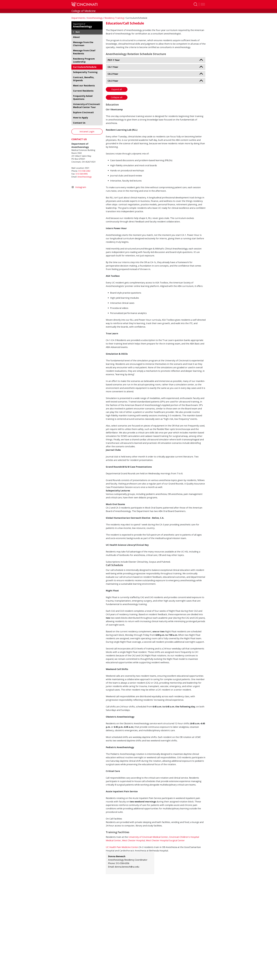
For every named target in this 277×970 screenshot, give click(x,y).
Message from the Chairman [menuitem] (83, 44)
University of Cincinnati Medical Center (148, 836)
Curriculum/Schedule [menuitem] (84, 66)
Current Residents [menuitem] (83, 90)
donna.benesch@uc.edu (127, 866)
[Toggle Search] (195, 4)
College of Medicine (83, 11)
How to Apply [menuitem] (80, 117)
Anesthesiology (95, 17)
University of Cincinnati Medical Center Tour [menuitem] (86, 106)
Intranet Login (87, 131)
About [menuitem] (76, 37)
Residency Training (114, 17)
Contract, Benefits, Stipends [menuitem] (83, 79)
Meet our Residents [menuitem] (84, 85)
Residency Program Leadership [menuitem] (84, 60)
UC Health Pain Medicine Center (122, 847)
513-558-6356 (122, 863)
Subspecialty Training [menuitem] (85, 72)
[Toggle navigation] (202, 4)
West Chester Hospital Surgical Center (165, 840)
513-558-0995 (82, 173)
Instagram (80, 187)
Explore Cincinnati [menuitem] (83, 112)
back (78, 32)
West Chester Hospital (133, 840)
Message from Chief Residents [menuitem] (84, 52)
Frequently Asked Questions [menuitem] (83, 97)
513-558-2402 (84, 171)
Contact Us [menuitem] (79, 122)
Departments (78, 17)
